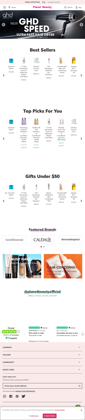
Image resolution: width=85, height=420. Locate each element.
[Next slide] (81, 24)
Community (8, 362)
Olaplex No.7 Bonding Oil (74, 70)
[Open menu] (4, 7)
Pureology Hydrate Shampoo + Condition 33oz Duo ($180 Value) (23, 135)
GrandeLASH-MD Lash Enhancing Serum (62, 70)
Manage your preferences (25, 391)
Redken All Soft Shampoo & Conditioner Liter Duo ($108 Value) (36, 135)
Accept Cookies (49, 416)
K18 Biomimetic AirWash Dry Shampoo (49, 71)
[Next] (81, 75)
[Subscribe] (79, 386)
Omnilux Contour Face (36, 69)
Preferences (33, 416)
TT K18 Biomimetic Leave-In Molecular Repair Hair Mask (24, 72)
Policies (7, 355)
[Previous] (4, 75)
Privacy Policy (60, 410)
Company (7, 347)
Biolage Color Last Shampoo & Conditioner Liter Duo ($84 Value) (61, 134)
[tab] (37, 37)
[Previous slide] (3, 24)
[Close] (81, 410)
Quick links (8, 369)
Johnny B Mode (11, 68)
